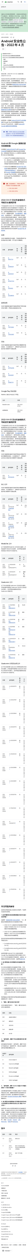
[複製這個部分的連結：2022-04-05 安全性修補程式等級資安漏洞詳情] (17, 422)
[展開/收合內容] (12, 54)
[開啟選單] (2, 2)
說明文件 (3, 7)
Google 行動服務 (10, 172)
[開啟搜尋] (18, 2)
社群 (10, 1245)
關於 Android (4, 1245)
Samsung (15, 1121)
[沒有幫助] (13, 37)
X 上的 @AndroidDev (6, 1207)
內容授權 (20, 1172)
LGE (19, 1120)
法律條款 (15, 1245)
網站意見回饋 (5, 1247)
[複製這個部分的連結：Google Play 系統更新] (18, 391)
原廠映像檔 (4, 1195)
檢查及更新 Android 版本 (19, 84)
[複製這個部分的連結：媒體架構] (8, 303)
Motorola (4, 1121)
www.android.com (5, 1231)
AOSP (2, 34)
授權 (20, 1245)
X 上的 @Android (5, 1205)
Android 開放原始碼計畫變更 (10, 27)
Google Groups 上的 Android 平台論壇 (10, 1215)
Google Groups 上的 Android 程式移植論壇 (11, 1220)
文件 (7, 34)
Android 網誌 (4, 1210)
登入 (25, 2)
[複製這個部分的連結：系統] (5, 342)
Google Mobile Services (7, 1234)
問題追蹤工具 (4, 1239)
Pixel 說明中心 (4, 1229)
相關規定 (3, 1188)
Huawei (15, 1120)
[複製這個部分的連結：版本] (6, 1128)
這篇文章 (22, 959)
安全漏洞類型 (19, 213)
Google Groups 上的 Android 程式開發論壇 (11, 1217)
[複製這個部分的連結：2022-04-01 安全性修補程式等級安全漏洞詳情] (17, 203)
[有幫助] (11, 37)
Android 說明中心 (5, 1226)
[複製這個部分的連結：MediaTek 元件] (13, 544)
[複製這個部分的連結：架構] (5, 235)
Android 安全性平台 (12, 149)
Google (9, 1120)
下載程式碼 (4, 1190)
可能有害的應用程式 (10, 170)
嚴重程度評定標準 (6, 110)
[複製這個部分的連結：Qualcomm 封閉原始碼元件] (21, 664)
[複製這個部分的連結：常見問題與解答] (15, 907)
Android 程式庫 (5, 1185)
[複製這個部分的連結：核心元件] (8, 484)
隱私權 (24, 1245)
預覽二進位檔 (4, 1193)
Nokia (9, 1121)
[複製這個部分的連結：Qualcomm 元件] (14, 582)
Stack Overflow (5, 1236)
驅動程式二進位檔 (5, 1198)
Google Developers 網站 (14, 1096)
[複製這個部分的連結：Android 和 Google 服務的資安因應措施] (12, 146)
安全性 (11, 34)
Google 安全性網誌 (6, 1212)
